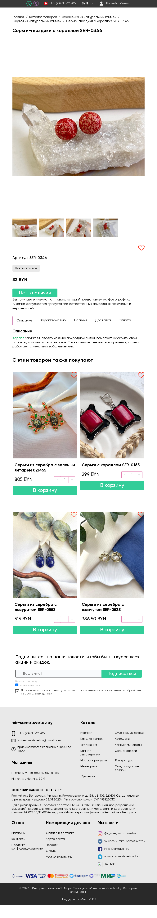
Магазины (18, 833)
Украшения (88, 745)
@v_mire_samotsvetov (120, 833)
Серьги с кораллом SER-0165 (111, 465)
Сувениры (87, 776)
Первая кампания (29, 685)
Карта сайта (55, 839)
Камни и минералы (128, 745)
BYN (85, 3)
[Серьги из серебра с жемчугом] (112, 555)
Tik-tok (109, 864)
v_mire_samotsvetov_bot (122, 856)
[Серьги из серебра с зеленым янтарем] (45, 415)
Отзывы (51, 851)
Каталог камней (92, 738)
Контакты (18, 839)
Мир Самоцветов (116, 848)
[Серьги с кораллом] (112, 415)
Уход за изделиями (59, 857)
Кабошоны (122, 738)
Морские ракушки (93, 760)
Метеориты (88, 766)
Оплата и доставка (60, 833)
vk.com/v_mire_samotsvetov (124, 841)
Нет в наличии (35, 293)
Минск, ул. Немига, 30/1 (28, 778)
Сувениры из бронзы (129, 732)
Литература (124, 760)
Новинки (86, 732)
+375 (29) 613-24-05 (62, 3)
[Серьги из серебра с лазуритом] (45, 555)
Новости (52, 845)
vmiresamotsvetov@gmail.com (39, 740)
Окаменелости (126, 751)
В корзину (45, 490)
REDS (92, 899)
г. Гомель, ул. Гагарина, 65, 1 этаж (35, 772)
